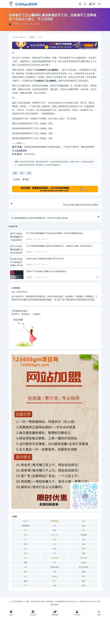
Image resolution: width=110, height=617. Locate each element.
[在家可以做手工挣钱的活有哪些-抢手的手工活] (16, 264)
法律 (83, 553)
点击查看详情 (21, 151)
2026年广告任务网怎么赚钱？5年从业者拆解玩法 (46, 271)
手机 (83, 539)
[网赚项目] (54, 521)
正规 (16, 58)
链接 (27, 179)
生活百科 (54, 558)
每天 (54, 553)
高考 (83, 585)
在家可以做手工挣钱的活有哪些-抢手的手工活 (45, 259)
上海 (83, 521)
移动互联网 (55, 567)
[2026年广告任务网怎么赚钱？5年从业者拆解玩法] (16, 277)
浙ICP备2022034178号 (87, 601)
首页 (24, 37)
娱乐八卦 (54, 535)
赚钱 (83, 581)
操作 (25, 548)
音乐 (54, 585)
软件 (25, 585)
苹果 (83, 576)
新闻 (83, 548)
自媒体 (54, 576)
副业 (25, 530)
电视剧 (83, 562)
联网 (83, 572)
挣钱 (83, 544)
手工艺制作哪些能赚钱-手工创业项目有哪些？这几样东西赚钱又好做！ (55, 233)
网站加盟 (55, 615)
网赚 (54, 572)
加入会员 (33, 615)
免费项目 (17, 24)
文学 (54, 548)
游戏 (25, 558)
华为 (54, 530)
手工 (20, 58)
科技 (25, 567)
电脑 (25, 562)
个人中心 (77, 615)
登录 (93, 4)
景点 (25, 553)
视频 (25, 581)
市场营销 (83, 535)
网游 (25, 572)
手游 (25, 544)
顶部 (99, 615)
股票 (25, 576)
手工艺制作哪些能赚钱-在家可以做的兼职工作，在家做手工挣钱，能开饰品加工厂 (60, 246)
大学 (83, 530)
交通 (54, 526)
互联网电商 (25, 526)
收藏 (17, 179)
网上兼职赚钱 (83, 567)
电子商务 (83, 558)
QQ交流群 (18, 320)
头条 (25, 535)
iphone (25, 521)
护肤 (54, 544)
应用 (54, 539)
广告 (25, 539)
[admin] (10, 24)
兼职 (83, 526)
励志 (18, 124)
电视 (54, 562)
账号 (54, 581)
